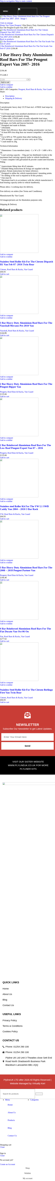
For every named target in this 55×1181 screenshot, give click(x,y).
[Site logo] (27, 15)
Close (2, 1147)
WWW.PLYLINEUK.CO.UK (21, 765)
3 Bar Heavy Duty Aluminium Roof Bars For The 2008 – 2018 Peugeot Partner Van (26, 569)
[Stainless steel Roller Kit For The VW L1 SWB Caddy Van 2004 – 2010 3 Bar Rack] (19, 497)
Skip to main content (23, 1)
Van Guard (47, 89)
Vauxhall (3, 331)
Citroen (3, 269)
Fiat (1, 636)
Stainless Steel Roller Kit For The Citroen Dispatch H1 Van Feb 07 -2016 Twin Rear (26, 263)
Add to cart (5, 82)
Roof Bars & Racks (34, 89)
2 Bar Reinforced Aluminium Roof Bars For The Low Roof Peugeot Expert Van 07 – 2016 (25, 446)
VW (1, 514)
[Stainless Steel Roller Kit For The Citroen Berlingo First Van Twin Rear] (19, 680)
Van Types (10, 25)
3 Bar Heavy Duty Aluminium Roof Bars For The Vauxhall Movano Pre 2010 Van (26, 324)
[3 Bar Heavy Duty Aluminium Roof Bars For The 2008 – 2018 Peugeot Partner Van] (19, 558)
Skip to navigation (7, 1)
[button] (4, 274)
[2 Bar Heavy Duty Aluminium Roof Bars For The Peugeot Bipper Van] (19, 374)
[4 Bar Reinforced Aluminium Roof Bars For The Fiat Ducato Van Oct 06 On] (19, 619)
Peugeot (18, 25)
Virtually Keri (38, 1083)
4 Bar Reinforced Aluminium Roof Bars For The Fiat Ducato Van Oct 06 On (25, 630)
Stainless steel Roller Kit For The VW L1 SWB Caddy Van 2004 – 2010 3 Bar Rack (24, 507)
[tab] (9, 96)
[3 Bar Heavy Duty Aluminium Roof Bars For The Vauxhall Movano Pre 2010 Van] (19, 313)
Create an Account (7, 1164)
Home (3, 25)
